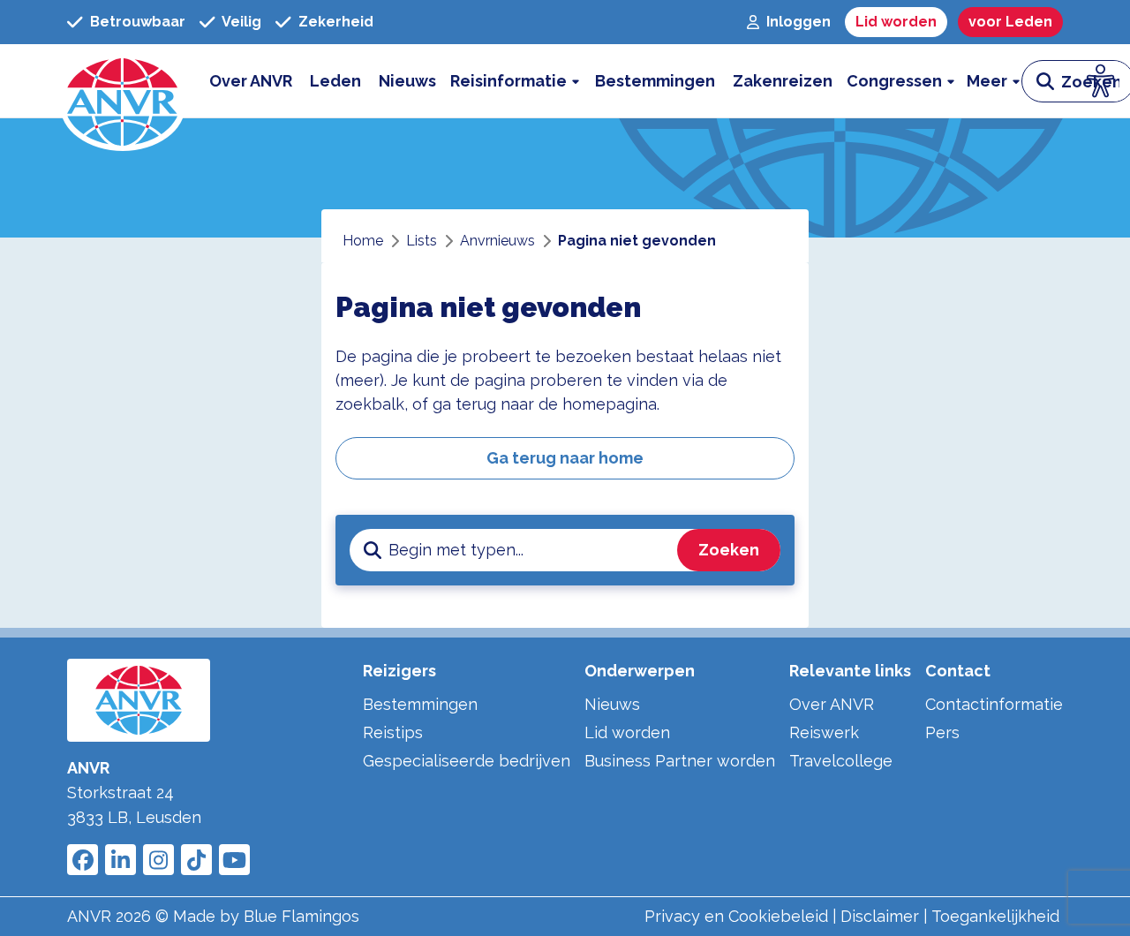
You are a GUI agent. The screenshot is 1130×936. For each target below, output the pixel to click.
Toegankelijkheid (995, 916)
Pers (942, 732)
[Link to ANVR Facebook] (82, 859)
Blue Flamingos (301, 916)
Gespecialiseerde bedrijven (466, 760)
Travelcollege (841, 760)
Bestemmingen (420, 704)
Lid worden (627, 732)
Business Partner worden (679, 760)
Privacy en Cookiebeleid (736, 916)
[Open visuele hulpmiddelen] (1101, 81)
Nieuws (612, 704)
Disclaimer (879, 916)
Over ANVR (831, 704)
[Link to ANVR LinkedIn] (120, 859)
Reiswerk (824, 732)
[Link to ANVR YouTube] (234, 859)
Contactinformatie (994, 704)
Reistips (393, 732)
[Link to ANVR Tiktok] (196, 859)
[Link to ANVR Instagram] (158, 859)
